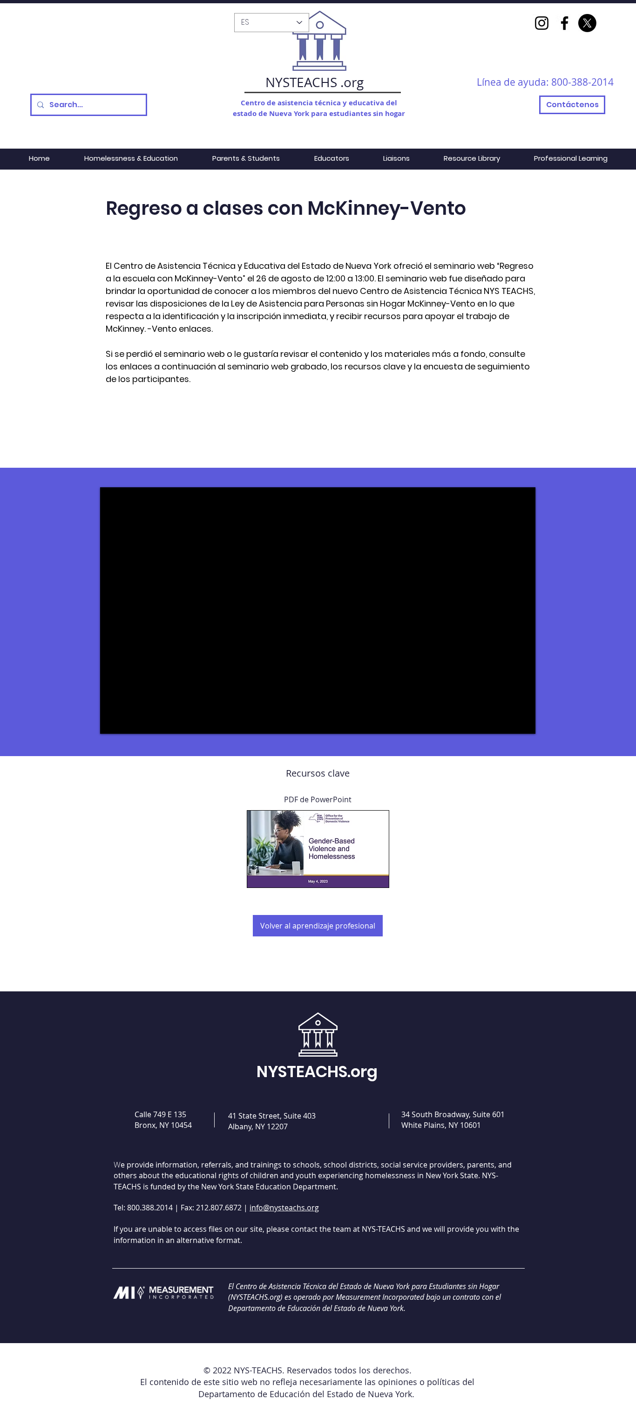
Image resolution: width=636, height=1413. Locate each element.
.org (352, 82)
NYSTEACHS (301, 82)
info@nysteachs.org (284, 1207)
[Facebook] (564, 23)
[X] (587, 23)
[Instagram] (542, 23)
